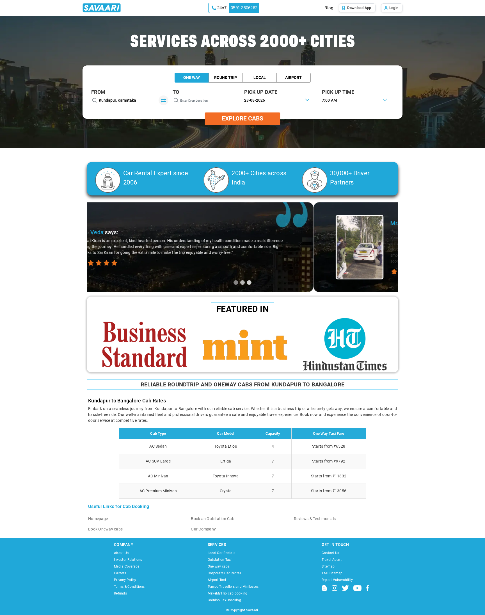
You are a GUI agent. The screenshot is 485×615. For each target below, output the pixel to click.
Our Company (203, 529)
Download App (359, 8)
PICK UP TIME (338, 92)
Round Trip (225, 77)
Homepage (98, 518)
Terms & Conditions (129, 587)
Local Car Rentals (221, 553)
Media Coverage (126, 566)
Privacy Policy (125, 580)
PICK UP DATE (261, 92)
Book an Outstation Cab (212, 518)
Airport (293, 77)
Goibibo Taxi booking (224, 600)
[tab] (236, 282)
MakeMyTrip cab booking (228, 593)
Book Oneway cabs (105, 529)
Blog (328, 7)
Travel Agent (332, 560)
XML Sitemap (332, 573)
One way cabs (219, 566)
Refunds (120, 593)
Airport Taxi (217, 580)
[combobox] (356, 99)
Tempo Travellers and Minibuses (233, 587)
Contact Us (330, 553)
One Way (191, 77)
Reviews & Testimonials (315, 518)
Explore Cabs (242, 118)
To (176, 92)
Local (259, 77)
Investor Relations (128, 560)
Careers (120, 573)
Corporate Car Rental (224, 573)
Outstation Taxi (220, 560)
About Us (121, 553)
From (98, 92)
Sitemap (328, 566)
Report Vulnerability (337, 580)
